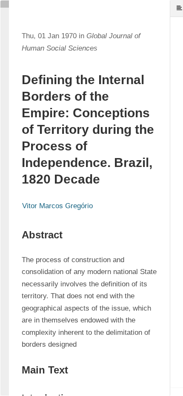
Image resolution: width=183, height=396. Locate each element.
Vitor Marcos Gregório (57, 206)
